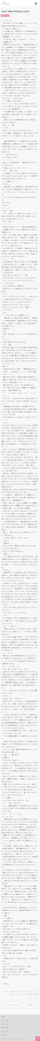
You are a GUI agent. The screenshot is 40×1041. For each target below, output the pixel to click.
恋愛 (37, 994)
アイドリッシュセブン (19, 991)
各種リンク (4, 1035)
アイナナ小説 (5, 1020)
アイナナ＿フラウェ (32, 991)
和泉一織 (33, 994)
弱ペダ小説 (4, 1027)
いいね (7, 984)
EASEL (22, 1039)
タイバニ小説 (5, 1031)
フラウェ (25, 994)
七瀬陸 (29, 994)
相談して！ (32, 1005)
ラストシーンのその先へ (12, 1005)
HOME (3, 1016)
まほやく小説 (5, 1024)
